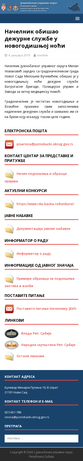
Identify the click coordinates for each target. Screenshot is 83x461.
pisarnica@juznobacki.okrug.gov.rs (43, 144)
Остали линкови (29, 356)
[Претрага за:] (41, 438)
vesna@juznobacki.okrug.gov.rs (27, 417)
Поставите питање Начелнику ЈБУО (45, 308)
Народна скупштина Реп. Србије (46, 345)
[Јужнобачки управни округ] (41, 11)
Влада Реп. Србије (34, 333)
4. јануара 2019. (19, 55)
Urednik (42, 55)
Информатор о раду (32, 253)
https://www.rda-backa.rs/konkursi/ (44, 204)
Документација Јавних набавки (42, 228)
